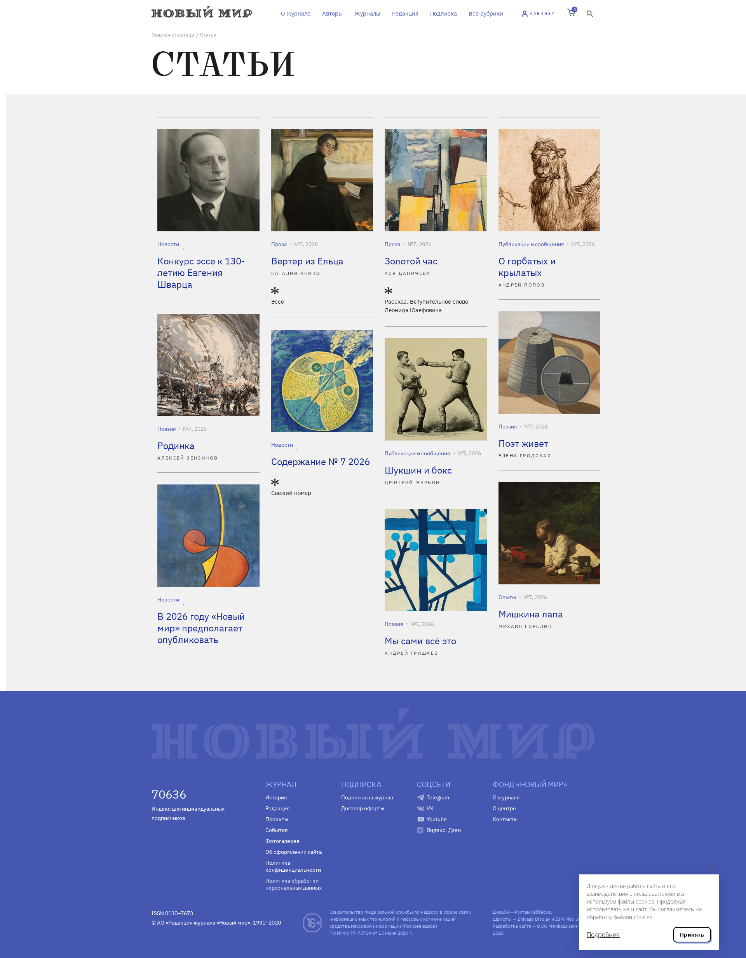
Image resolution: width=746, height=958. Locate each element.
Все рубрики (486, 13)
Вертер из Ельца (307, 261)
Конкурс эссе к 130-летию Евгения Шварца (201, 272)
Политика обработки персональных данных (293, 884)
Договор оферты (362, 808)
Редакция (405, 13)
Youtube (437, 819)
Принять (692, 934)
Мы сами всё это (420, 641)
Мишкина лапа (530, 614)
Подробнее (603, 935)
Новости (168, 244)
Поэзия (507, 426)
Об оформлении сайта (293, 851)
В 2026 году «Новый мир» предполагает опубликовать (201, 628)
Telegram (438, 797)
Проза (279, 244)
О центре (504, 808)
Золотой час (411, 261)
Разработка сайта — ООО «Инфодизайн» (537, 926)
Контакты (505, 819)
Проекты (276, 819)
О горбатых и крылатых (527, 267)
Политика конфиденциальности (293, 866)
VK (430, 808)
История (276, 797)
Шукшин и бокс (418, 470)
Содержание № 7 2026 (320, 461)
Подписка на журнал (367, 797)
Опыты (507, 597)
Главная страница (173, 34)
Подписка (443, 13)
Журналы (367, 13)
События (276, 830)
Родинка (176, 445)
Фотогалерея (282, 840)
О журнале (295, 13)
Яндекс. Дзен (444, 830)
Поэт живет (523, 443)
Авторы (332, 13)
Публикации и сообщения (531, 244)
